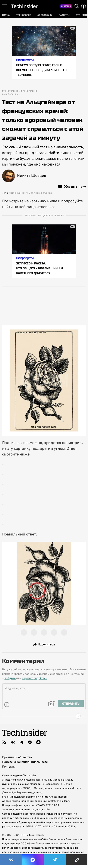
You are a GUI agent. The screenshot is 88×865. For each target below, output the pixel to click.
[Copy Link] (77, 859)
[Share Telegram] (55, 859)
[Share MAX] (33, 859)
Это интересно (10, 91)
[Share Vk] (11, 859)
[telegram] (21, 742)
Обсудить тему (75, 186)
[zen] (30, 742)
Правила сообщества (17, 757)
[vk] (13, 742)
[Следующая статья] (44, 716)
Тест (24, 192)
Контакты (9, 767)
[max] (38, 742)
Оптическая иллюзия (41, 192)
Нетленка (14, 192)
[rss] (4, 742)
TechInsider (24, 6)
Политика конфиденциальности (25, 762)
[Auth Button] (83, 6)
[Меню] (4, 6)
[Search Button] (76, 6)
